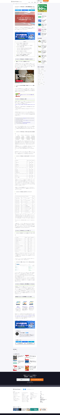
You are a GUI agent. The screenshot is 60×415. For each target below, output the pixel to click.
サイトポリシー (41, 398)
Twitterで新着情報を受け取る (20, 343)
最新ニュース (39, 68)
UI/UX (42, 79)
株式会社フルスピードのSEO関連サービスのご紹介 (22, 55)
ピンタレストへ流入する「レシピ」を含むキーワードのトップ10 (24, 52)
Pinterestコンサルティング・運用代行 (25, 401)
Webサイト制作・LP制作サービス (16, 398)
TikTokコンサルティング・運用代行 (25, 400)
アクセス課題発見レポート (15, 400)
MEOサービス (14, 397)
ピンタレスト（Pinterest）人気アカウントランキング (23, 49)
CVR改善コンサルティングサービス (16, 399)
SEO (40, 392)
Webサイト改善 (39, 79)
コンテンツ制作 (39, 74)
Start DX (31, 399)
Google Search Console (40, 73)
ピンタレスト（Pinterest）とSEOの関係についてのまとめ (22, 54)
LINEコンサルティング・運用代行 (25, 397)
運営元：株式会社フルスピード (30, 389)
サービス (32, 2)
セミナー (38, 2)
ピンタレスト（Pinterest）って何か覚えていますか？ (22, 43)
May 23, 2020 (25, 123)
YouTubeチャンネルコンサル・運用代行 (25, 399)
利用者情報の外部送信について (43, 399)
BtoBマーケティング (40, 84)
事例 (35, 2)
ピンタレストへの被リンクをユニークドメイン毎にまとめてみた (24, 53)
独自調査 (43, 74)
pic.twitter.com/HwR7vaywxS (26, 122)
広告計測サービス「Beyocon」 (33, 397)
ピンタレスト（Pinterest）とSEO (20, 46)
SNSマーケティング (43, 68)
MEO (38, 83)
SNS (40, 393)
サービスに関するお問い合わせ (37, 379)
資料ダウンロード (23, 379)
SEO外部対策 (41, 83)
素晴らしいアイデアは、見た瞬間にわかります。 (22, 44)
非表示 (25, 41)
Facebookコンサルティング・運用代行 (25, 398)
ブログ (29, 2)
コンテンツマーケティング (40, 78)
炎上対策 (43, 84)
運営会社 (41, 2)
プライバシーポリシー (42, 400)
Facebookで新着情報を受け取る (30, 343)
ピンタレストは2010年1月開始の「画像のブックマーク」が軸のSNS (24, 45)
